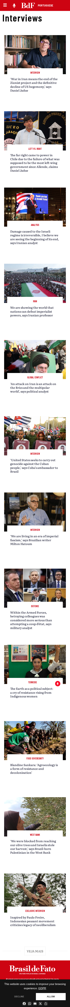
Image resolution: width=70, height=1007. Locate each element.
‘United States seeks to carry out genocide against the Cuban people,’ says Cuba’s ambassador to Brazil (34, 465)
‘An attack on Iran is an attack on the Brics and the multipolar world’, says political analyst (33, 388)
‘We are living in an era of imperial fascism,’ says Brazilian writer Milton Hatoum (34, 540)
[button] (34, 951)
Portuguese (45, 5)
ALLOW (51, 996)
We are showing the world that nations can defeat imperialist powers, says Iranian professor (32, 311)
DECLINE (19, 996)
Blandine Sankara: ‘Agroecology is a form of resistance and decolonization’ (34, 769)
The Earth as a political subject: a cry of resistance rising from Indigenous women (31, 692)
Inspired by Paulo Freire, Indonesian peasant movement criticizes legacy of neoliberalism (33, 921)
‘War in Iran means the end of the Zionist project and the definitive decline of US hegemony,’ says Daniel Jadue (34, 84)
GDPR (42, 988)
